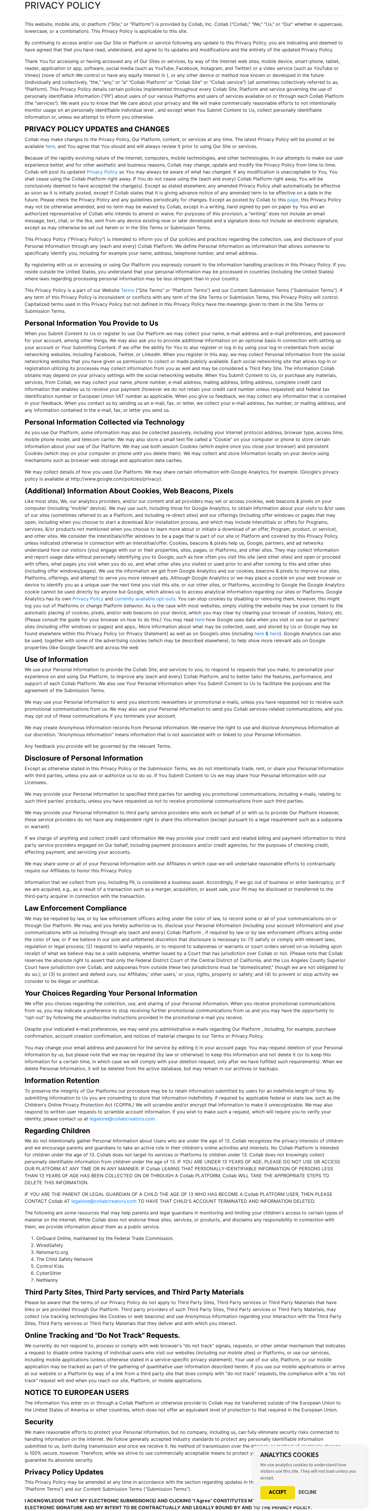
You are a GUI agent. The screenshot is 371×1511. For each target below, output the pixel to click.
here (50, 146)
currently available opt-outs (144, 599)
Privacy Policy (102, 172)
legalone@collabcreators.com (122, 1119)
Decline (308, 1492)
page (292, 200)
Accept (277, 1492)
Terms (127, 290)
